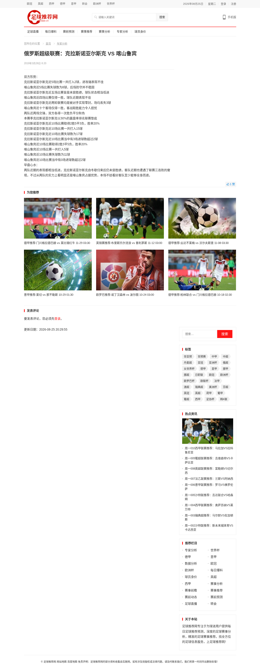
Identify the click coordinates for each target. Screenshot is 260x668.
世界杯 (111, 3)
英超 (40, 3)
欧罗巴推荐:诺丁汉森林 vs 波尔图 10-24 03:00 (125, 294)
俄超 (225, 362)
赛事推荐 (86, 31)
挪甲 (225, 368)
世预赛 (202, 356)
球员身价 (140, 31)
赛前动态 (191, 597)
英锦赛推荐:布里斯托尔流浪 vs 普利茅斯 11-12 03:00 (129, 243)
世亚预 (188, 356)
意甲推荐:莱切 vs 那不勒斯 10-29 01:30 (48, 294)
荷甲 (209, 393)
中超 (225, 356)
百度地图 (72, 661)
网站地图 (62, 661)
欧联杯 (204, 380)
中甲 (214, 356)
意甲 (73, 3)
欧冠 (29, 3)
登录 (223, 3)
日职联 (199, 374)
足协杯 (210, 399)
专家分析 (122, 31)
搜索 (162, 17)
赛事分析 (104, 31)
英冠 (186, 393)
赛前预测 (68, 31)
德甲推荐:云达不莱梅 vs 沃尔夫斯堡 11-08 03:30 (198, 243)
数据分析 (191, 563)
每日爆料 (51, 31)
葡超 (186, 399)
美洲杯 (213, 386)
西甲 (51, 3)
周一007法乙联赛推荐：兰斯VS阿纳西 (209, 478)
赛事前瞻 (191, 590)
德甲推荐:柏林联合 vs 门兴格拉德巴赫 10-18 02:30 (200, 294)
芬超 (225, 386)
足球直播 (33, 31)
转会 (84, 3)
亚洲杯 (213, 362)
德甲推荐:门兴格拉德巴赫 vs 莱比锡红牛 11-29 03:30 (57, 243)
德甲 (62, 3)
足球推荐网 (50, 661)
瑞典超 (199, 386)
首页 (48, 43)
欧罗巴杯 (189, 380)
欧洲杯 (97, 3)
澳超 (186, 386)
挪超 (186, 374)
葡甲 (220, 393)
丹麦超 (188, 362)
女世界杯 (189, 368)
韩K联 (223, 399)
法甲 (217, 380)
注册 (233, 3)
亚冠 (200, 362)
